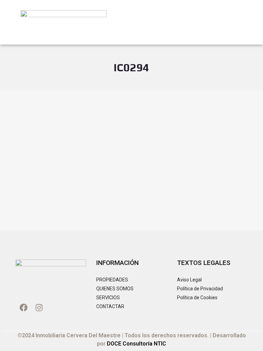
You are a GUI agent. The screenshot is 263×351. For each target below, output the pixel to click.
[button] (237, 20)
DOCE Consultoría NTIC (136, 343)
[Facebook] (23, 307)
